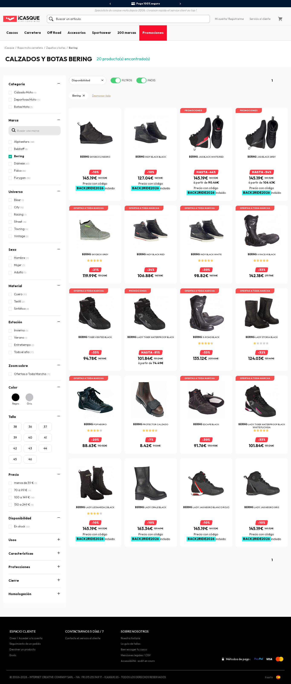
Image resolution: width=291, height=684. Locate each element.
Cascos (12, 33)
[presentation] (110, 4)
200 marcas (126, 33)
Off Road (54, 33)
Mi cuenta (221, 18)
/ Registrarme (235, 18)
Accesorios (77, 33)
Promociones (153, 33)
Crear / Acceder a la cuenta (26, 638)
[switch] (116, 80)
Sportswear (101, 33)
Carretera (32, 33)
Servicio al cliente (260, 18)
